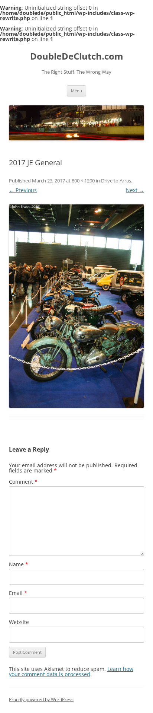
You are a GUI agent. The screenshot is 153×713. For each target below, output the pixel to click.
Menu (76, 90)
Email (18, 592)
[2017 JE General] (76, 306)
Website (19, 622)
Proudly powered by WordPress (41, 699)
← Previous (23, 190)
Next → (135, 190)
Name (18, 564)
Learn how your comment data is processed (71, 671)
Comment (23, 481)
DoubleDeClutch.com (76, 56)
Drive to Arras (116, 180)
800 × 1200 (83, 180)
